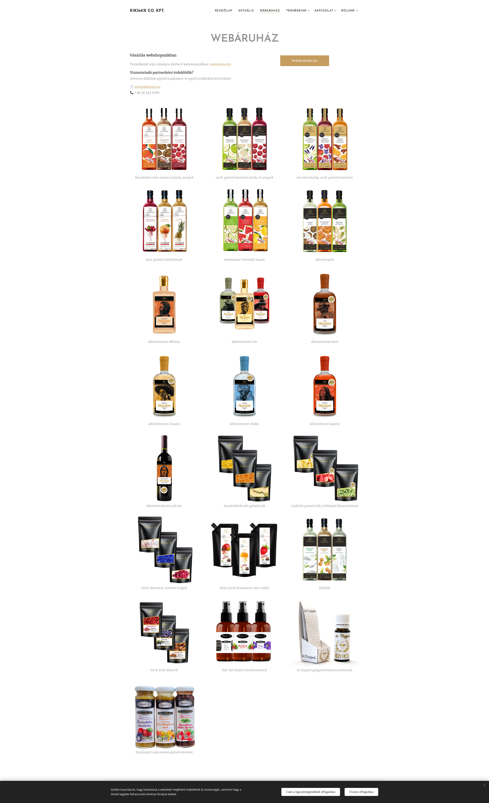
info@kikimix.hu (147, 87)
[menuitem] (224, 11)
